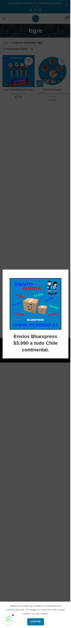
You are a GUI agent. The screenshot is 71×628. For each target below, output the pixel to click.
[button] (8, 619)
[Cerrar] (66, 265)
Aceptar (35, 622)
